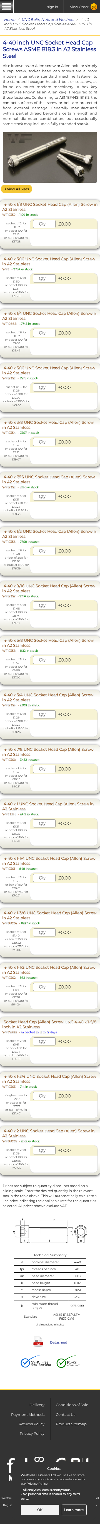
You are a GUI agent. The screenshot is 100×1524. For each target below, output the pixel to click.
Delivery (36, 1404)
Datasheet (58, 1342)
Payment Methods (27, 1414)
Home (9, 19)
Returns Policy (31, 1424)
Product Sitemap (71, 1424)
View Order (79, 7)
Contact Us (65, 1414)
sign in (52, 7)
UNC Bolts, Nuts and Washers (47, 19)
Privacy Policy (32, 1433)
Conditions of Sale (72, 1404)
